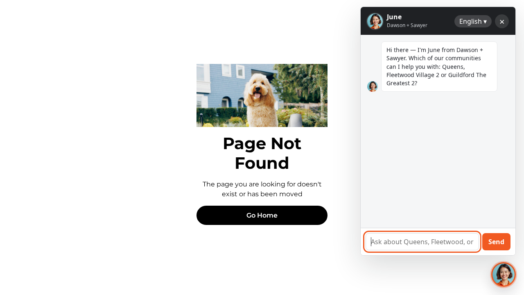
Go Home (262, 215)
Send (496, 241)
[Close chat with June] (503, 274)
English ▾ (473, 21)
